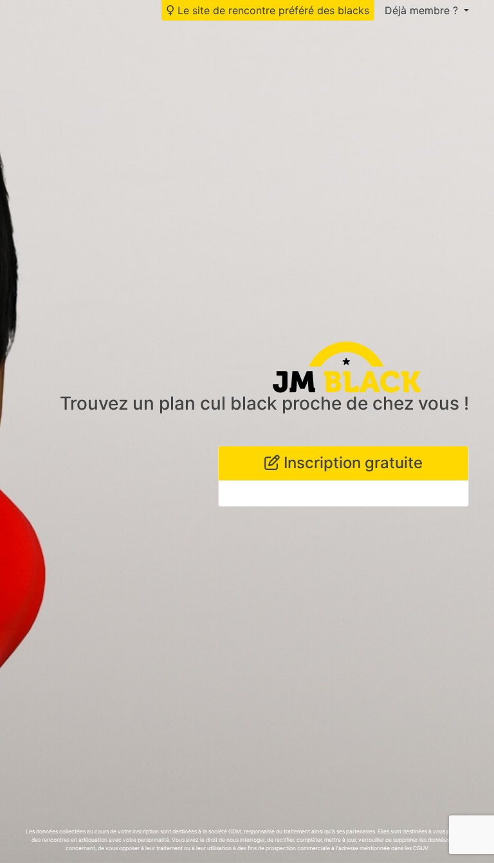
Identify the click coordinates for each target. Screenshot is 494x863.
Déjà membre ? (423, 10)
